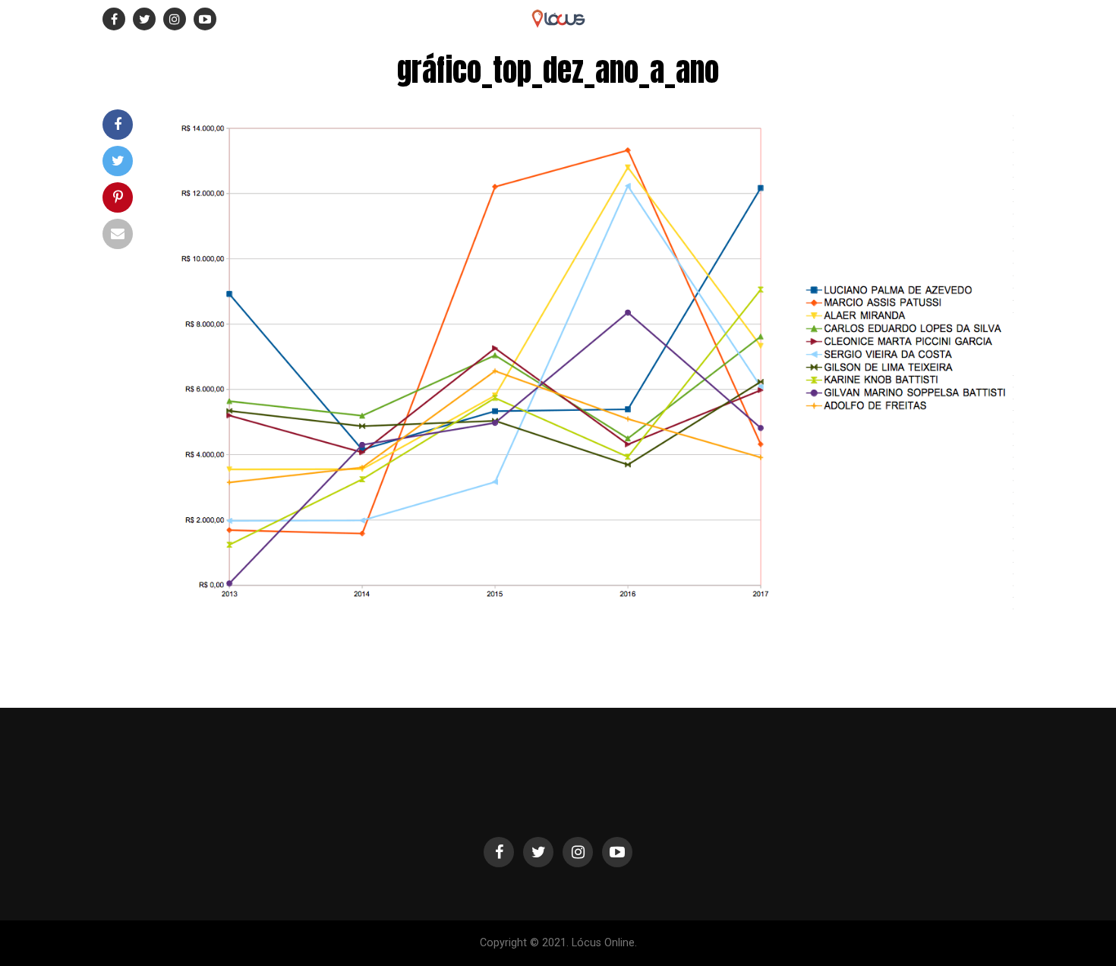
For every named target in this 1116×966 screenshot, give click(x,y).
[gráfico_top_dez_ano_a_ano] (588, 606)
